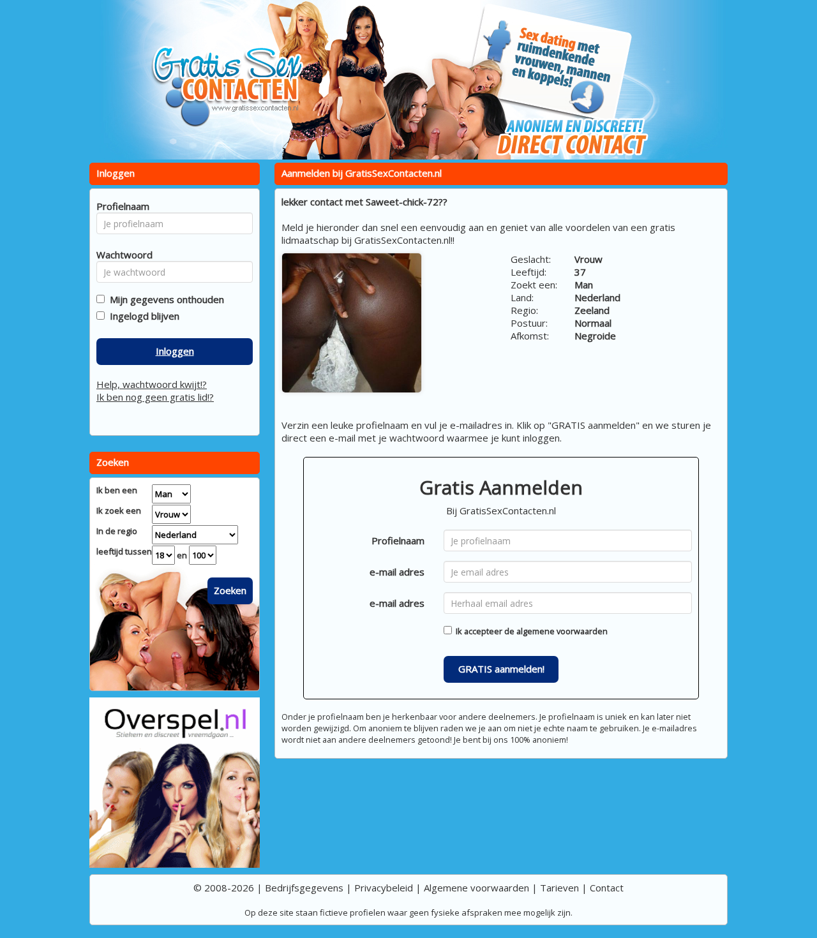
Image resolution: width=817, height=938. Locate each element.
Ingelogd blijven (142, 315)
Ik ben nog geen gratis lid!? (155, 397)
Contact (607, 887)
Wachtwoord (121, 254)
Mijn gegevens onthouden (164, 299)
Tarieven (559, 887)
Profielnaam (397, 540)
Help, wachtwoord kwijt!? (151, 384)
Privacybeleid (383, 887)
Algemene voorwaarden (476, 887)
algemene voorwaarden (562, 631)
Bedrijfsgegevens (304, 887)
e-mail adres (397, 571)
